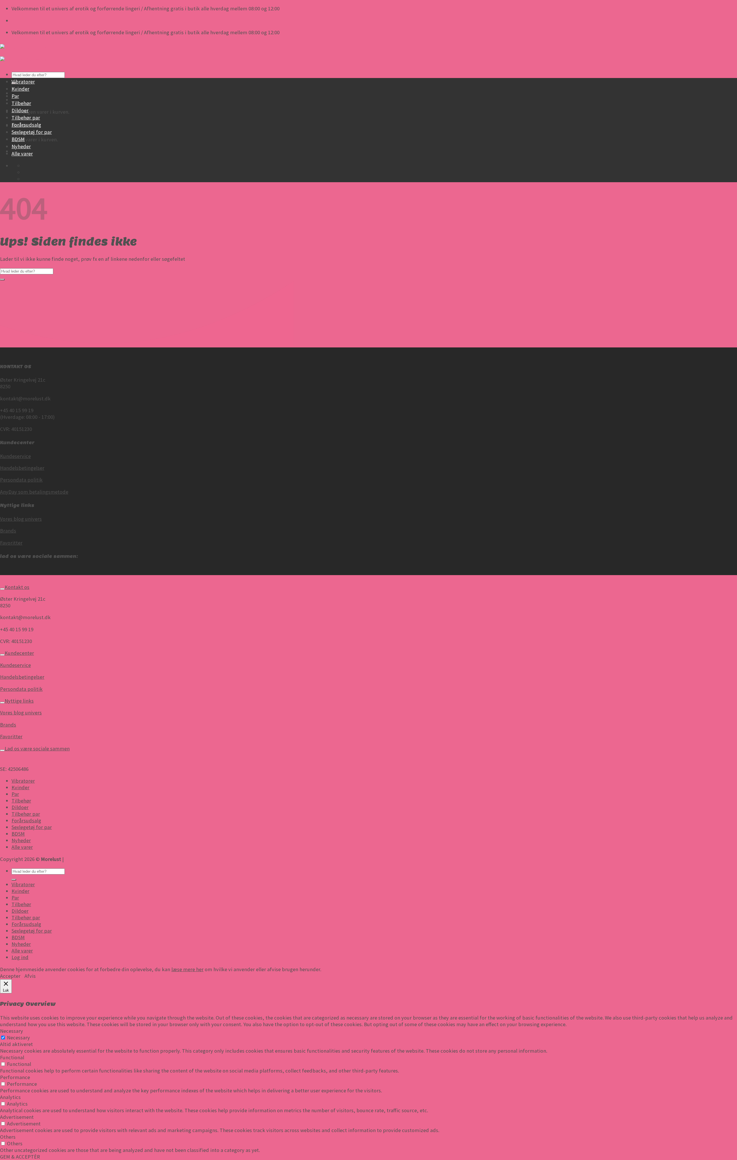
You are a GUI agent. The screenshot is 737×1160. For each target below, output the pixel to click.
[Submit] (2, 279)
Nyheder (21, 146)
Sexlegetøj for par (32, 132)
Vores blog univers (21, 519)
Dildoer (20, 110)
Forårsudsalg (26, 124)
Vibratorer (23, 81)
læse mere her (187, 969)
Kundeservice (15, 456)
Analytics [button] (10, 1097)
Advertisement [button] (17, 1117)
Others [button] (8, 1137)
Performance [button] (15, 1077)
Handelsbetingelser (22, 468)
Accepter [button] (10, 976)
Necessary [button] (11, 1031)
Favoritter (11, 542)
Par (15, 96)
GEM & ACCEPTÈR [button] (20, 1156)
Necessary (18, 1037)
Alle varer (22, 153)
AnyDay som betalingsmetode (34, 491)
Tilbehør (21, 103)
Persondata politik (21, 479)
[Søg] (14, 880)
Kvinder (20, 88)
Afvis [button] (30, 976)
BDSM (18, 139)
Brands (8, 530)
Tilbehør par (26, 117)
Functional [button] (12, 1057)
